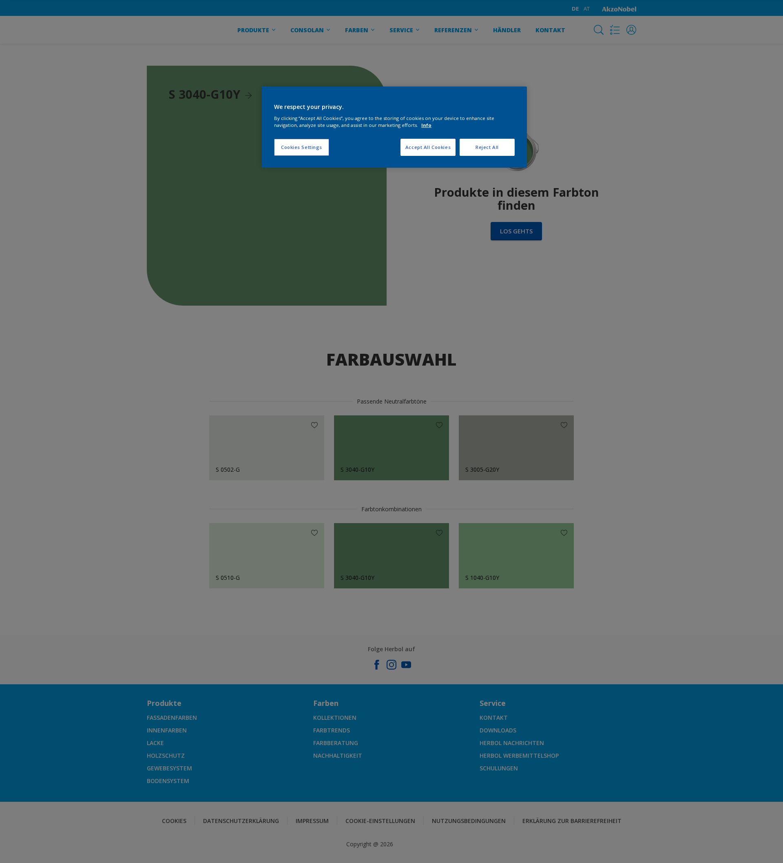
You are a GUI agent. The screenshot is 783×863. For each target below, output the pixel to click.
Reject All (487, 147)
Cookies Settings (301, 147)
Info (426, 125)
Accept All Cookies (428, 147)
